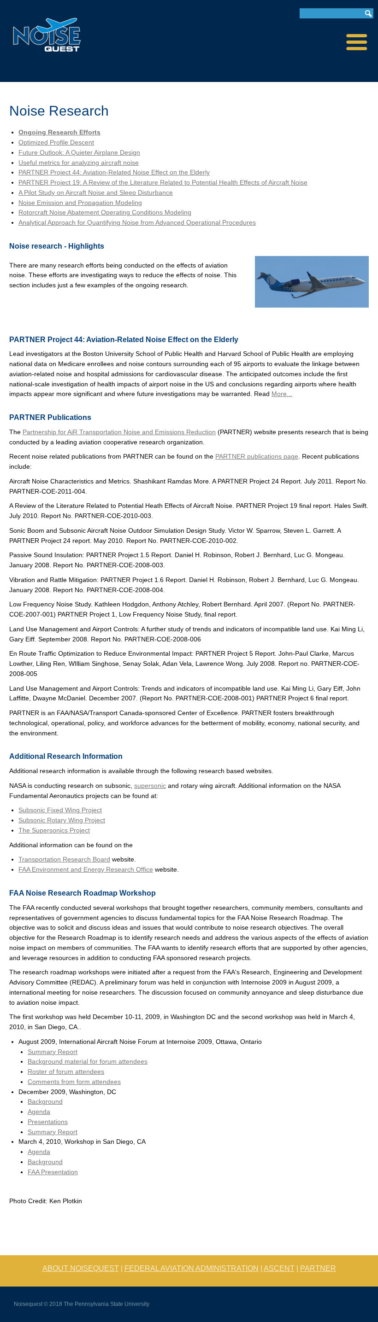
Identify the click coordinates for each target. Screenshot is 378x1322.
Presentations (48, 1121)
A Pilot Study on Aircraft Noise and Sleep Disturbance (95, 192)
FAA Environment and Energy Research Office (85, 869)
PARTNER (318, 1268)
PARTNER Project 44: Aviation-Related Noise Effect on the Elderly (114, 172)
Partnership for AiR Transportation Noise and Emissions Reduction (119, 432)
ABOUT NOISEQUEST (80, 1268)
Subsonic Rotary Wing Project (61, 820)
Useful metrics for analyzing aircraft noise (78, 162)
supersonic (150, 785)
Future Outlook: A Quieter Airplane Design (79, 152)
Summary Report (52, 1051)
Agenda (39, 1111)
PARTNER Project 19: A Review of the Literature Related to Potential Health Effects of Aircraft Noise (162, 182)
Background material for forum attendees (88, 1061)
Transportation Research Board (64, 859)
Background (45, 1101)
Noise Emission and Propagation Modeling (80, 202)
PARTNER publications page (256, 456)
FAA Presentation (53, 1172)
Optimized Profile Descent (56, 142)
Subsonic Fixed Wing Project (60, 810)
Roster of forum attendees (66, 1071)
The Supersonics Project (54, 830)
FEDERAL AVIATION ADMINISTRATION (191, 1268)
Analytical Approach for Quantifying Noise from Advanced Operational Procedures (137, 222)
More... (282, 393)
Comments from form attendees (74, 1081)
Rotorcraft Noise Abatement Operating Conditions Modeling (104, 212)
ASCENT (279, 1268)
